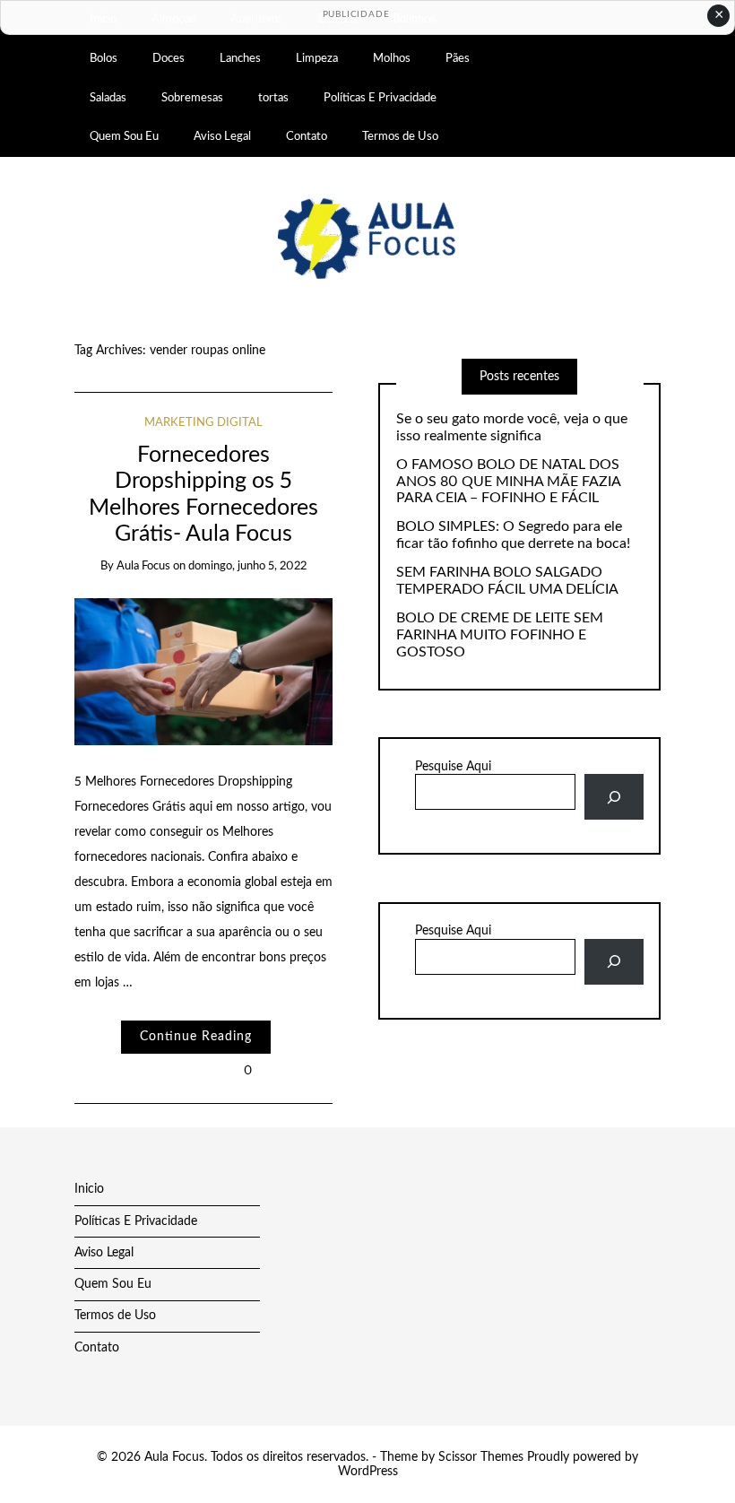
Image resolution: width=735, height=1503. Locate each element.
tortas (273, 97)
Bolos (103, 58)
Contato (306, 136)
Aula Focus (143, 566)
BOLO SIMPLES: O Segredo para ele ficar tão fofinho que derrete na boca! (513, 535)
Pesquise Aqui (453, 766)
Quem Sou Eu (124, 136)
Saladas (108, 97)
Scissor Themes (480, 1457)
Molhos (392, 58)
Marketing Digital (203, 423)
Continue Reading (196, 1036)
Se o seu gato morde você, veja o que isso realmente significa (511, 427)
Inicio (89, 1189)
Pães (457, 58)
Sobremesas (192, 97)
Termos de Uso (400, 136)
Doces (168, 58)
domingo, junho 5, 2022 (247, 566)
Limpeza (317, 58)
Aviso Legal (222, 136)
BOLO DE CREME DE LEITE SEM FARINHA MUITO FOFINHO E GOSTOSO (499, 635)
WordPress (368, 1471)
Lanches (240, 58)
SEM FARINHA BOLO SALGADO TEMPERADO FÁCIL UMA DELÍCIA (507, 580)
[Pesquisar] (613, 797)
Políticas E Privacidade (380, 97)
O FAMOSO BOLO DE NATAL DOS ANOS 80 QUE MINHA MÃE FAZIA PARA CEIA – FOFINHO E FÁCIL (508, 481)
